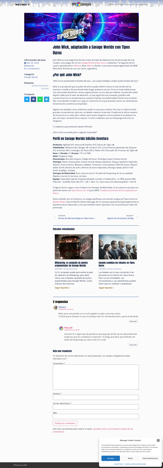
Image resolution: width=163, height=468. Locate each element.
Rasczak (68, 327)
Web (55, 413)
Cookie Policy (118, 464)
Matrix (90, 65)
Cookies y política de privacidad (135, 464)
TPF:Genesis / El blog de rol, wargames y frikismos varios (128, 4)
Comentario (59, 363)
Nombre (57, 394)
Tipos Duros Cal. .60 (80, 190)
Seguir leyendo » (62, 287)
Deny (130, 458)
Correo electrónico (62, 403)
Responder (133, 321)
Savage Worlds (31, 77)
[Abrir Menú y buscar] (28, 4)
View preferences (150, 458)
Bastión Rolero (59, 202)
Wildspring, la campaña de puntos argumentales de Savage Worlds (71, 264)
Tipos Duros (45, 88)
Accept (111, 458)
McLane (77, 65)
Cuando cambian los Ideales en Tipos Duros (117, 264)
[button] (158, 440)
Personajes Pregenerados (40, 86)
